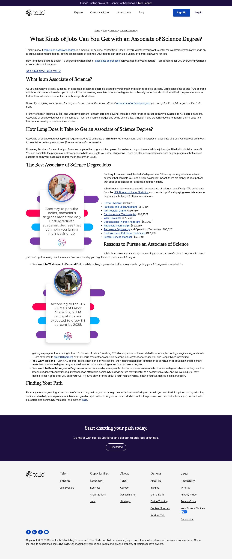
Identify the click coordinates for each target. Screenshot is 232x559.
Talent (123, 480)
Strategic (125, 501)
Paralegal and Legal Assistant (120, 206)
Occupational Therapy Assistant (122, 221)
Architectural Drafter (115, 210)
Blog (141, 12)
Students (65, 480)
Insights (155, 487)
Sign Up (181, 12)
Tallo (84, 399)
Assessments (127, 494)
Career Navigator (100, 12)
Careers (114, 30)
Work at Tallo (158, 515)
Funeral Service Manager (118, 236)
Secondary (96, 480)
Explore (78, 12)
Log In (198, 12)
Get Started (116, 447)
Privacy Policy (189, 494)
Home (97, 30)
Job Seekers (67, 487)
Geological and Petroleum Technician (125, 233)
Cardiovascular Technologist (120, 214)
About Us (156, 480)
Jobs (92, 501)
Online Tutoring (159, 501)
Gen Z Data (157, 494)
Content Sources (160, 508)
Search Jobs (124, 12)
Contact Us (187, 519)
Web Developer (112, 218)
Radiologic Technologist (117, 225)
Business (95, 487)
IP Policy (185, 487)
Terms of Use (188, 501)
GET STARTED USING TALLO (43, 71)
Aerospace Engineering (117, 229)
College (124, 487)
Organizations (98, 494)
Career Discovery (128, 30)
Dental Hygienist (113, 203)
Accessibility (188, 480)
